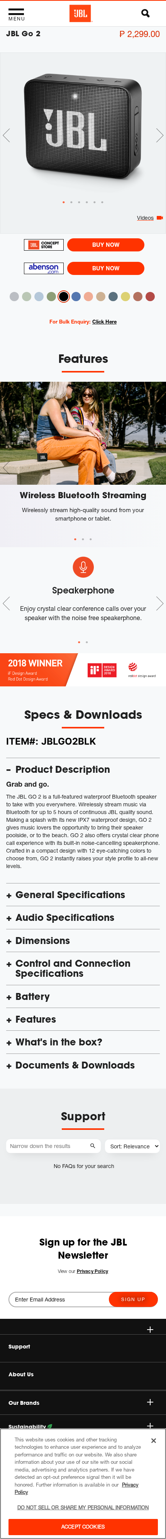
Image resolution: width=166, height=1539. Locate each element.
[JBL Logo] (81, 13)
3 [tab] (91, 539)
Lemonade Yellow (125, 296)
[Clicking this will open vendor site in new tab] (44, 245)
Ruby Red (150, 296)
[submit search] (94, 1146)
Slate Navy (113, 296)
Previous (6, 135)
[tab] (64, 202)
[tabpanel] (83, 126)
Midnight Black (63, 296)
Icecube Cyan (39, 296)
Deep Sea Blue (76, 296)
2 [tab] (83, 539)
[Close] (153, 1440)
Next (160, 135)
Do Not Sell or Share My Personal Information (83, 1507)
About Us (21, 1374)
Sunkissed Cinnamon (137, 296)
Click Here (104, 322)
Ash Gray (14, 296)
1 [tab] (75, 539)
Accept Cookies (83, 1527)
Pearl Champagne (100, 296)
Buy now (105, 244)
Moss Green (51, 296)
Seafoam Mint (26, 296)
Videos (145, 217)
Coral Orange (88, 296)
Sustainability (27, 1427)
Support (19, 1346)
